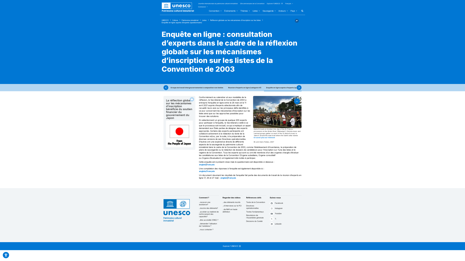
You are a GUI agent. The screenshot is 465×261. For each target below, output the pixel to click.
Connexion (202, 7)
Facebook (279, 203)
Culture (175, 20)
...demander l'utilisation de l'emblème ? (208, 225)
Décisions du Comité (254, 221)
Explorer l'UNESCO (273, 3)
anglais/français (207, 171)
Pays (293, 11)
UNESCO (165, 20)
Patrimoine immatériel (190, 20)
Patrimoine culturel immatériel (178, 11)
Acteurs (282, 11)
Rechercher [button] (301, 11)
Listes (255, 11)
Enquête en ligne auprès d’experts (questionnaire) (286, 88)
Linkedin (278, 224)
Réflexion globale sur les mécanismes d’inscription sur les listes (235, 20)
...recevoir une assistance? (204, 203)
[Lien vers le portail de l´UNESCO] (178, 6)
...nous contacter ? (206, 229)
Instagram (279, 208)
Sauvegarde (268, 11)
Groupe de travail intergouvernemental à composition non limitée (196, 88)
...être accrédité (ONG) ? (208, 220)
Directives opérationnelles (252, 207)
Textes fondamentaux (255, 212)
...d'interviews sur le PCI (232, 206)
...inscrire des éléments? (208, 208)
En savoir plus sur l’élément (264, 137)
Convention (214, 11)
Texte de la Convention (255, 202)
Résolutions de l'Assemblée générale (255, 216)
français (210, 164)
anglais (202, 164)
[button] (297, 22)
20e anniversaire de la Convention (252, 3)
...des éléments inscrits (231, 202)
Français (288, 3)
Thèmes (244, 11)
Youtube (278, 213)
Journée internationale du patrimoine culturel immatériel (218, 3)
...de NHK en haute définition (230, 210)
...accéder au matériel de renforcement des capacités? (209, 214)
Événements (230, 11)
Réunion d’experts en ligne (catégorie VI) (244, 88)
